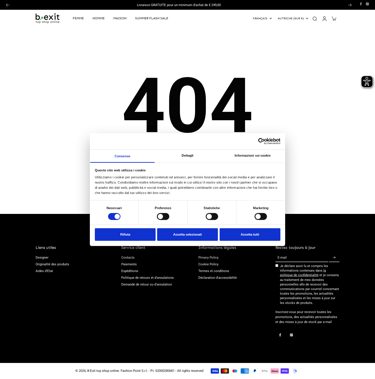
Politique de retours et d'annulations (147, 278)
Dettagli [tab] (188, 155)
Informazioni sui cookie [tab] (252, 155)
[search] (314, 18)
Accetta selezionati (187, 234)
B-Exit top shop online (103, 371)
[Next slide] (349, 5)
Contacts (128, 257)
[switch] (163, 216)
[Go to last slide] (7, 5)
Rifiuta (125, 234)
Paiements (129, 264)
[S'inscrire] (334, 257)
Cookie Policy (208, 264)
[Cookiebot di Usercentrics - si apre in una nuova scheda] (261, 141)
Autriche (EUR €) (291, 18)
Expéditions (129, 271)
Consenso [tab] (122, 156)
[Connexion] (324, 18)
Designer (42, 257)
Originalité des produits (52, 264)
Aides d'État (44, 271)
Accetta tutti (250, 234)
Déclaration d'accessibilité (217, 278)
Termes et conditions (213, 271)
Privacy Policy (208, 257)
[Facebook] (361, 4)
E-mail (282, 257)
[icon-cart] (334, 18)
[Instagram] (367, 4)
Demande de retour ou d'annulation (146, 284)
